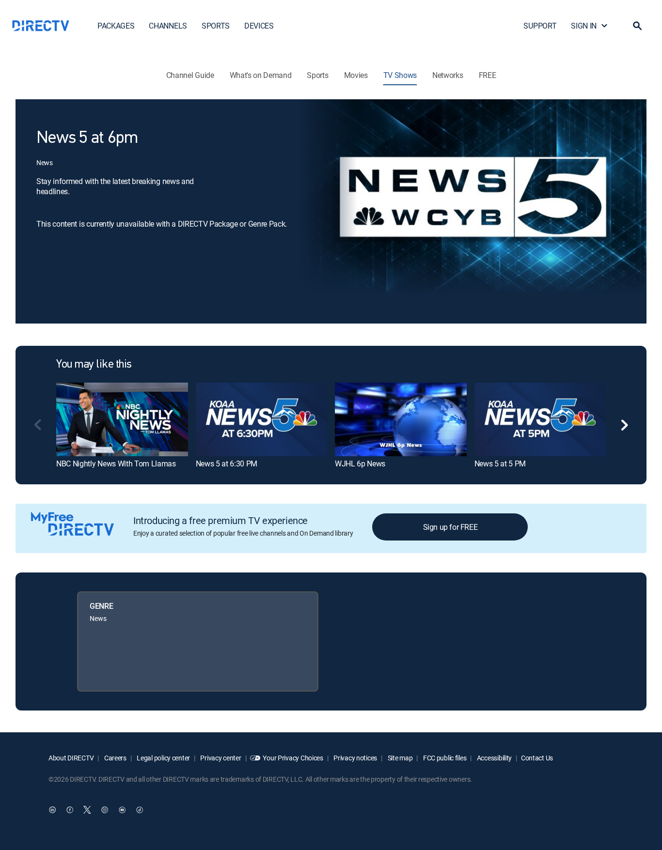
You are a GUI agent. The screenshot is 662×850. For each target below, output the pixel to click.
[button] (637, 25)
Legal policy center (163, 757)
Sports (317, 75)
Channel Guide (190, 75)
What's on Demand (261, 75)
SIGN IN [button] (584, 25)
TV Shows (400, 75)
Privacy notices (355, 757)
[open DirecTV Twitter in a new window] (87, 810)
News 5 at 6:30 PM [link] (227, 463)
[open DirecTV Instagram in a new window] (105, 810)
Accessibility (493, 757)
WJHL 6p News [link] (360, 463)
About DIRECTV (71, 757)
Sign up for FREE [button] (450, 527)
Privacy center (220, 757)
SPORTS (216, 25)
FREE (487, 75)
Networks (447, 75)
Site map (399, 757)
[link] (122, 419)
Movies (356, 75)
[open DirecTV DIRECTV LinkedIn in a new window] (52, 810)
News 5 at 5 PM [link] (500, 463)
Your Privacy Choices (293, 757)
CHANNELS (168, 25)
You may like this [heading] (94, 365)
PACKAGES (115, 25)
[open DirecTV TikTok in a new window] (139, 810)
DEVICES (259, 25)
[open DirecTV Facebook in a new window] (70, 810)
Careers (114, 757)
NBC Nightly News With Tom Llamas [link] (116, 463)
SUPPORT (539, 25)
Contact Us (537, 757)
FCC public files (444, 757)
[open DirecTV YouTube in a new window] (122, 810)
